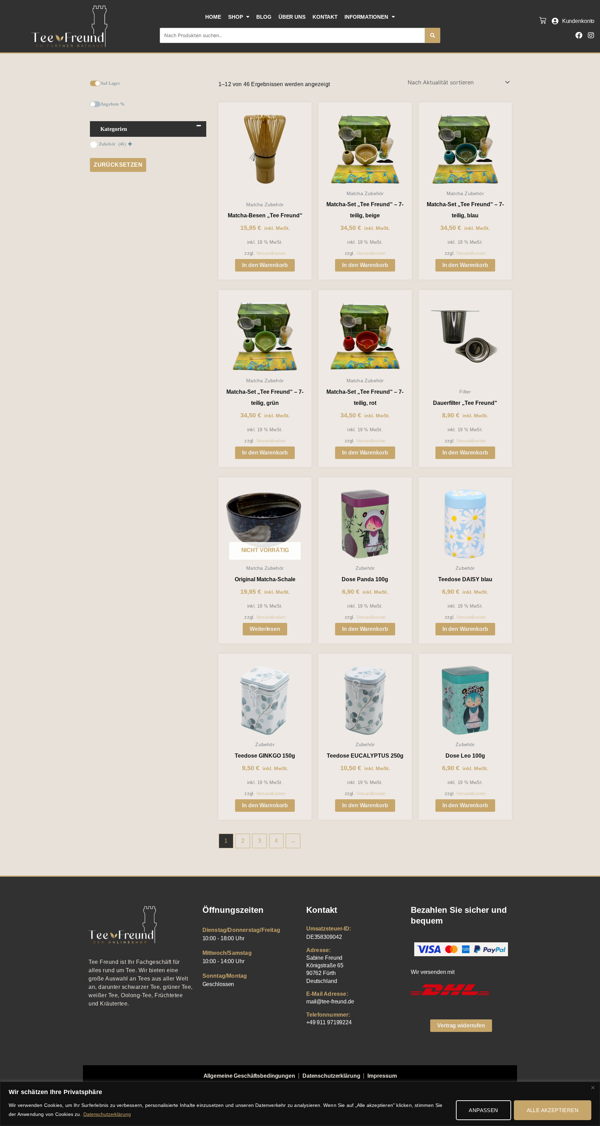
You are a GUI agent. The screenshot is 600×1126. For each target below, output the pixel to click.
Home (213, 17)
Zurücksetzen (118, 165)
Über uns (292, 17)
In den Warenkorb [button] (265, 265)
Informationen (366, 17)
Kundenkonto (578, 21)
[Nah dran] (593, 1087)
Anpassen (483, 1110)
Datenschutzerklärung (107, 1114)
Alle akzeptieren (552, 1110)
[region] (300, 1104)
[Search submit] (432, 35)
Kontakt (325, 17)
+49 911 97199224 (329, 1022)
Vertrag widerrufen (461, 1025)
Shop (235, 17)
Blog (264, 17)
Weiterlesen (265, 629)
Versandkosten (270, 253)
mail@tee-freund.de (330, 1001)
